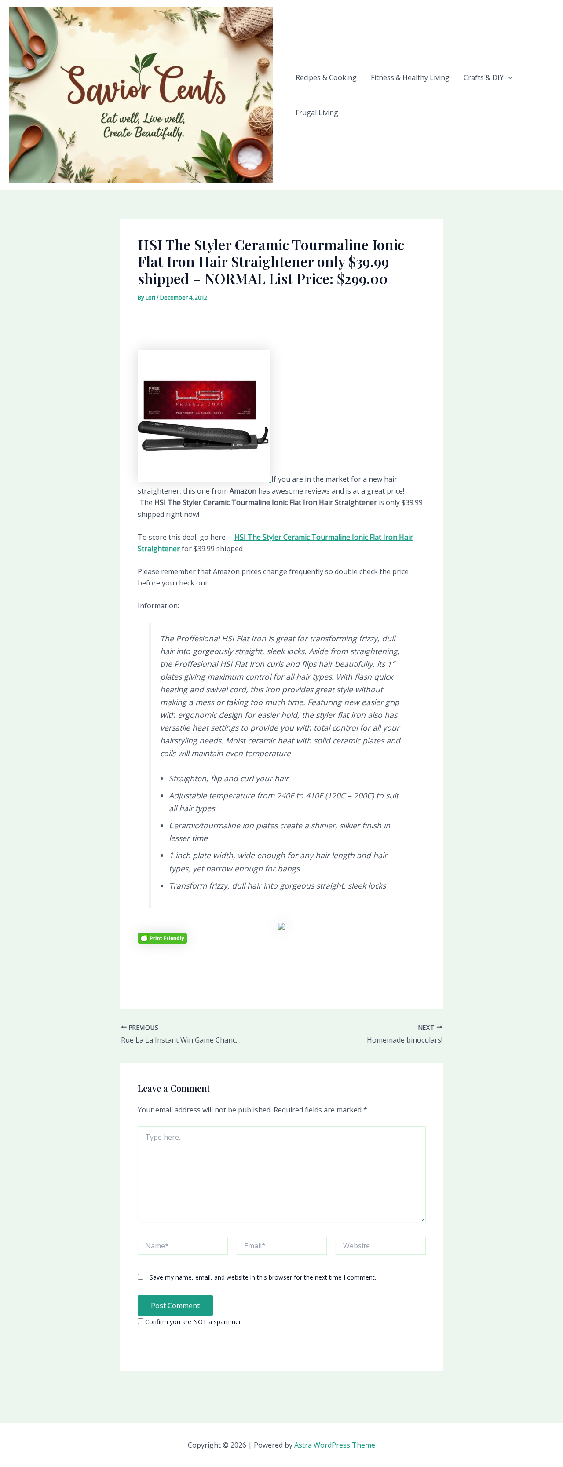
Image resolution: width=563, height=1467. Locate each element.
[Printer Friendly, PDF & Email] (162, 937)
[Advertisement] (281, 329)
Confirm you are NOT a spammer (192, 1321)
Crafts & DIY (484, 77)
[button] (508, 77)
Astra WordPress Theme (334, 1445)
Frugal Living (317, 112)
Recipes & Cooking (326, 77)
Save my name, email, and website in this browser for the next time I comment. (263, 1277)
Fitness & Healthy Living (410, 77)
